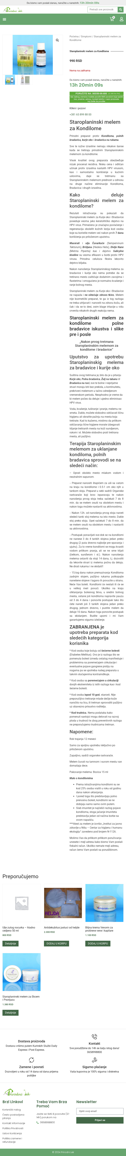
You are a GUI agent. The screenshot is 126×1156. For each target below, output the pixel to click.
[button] (4, 19)
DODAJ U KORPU (56, 943)
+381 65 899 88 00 (80, 114)
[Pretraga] (120, 9)
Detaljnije (10, 943)
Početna (74, 36)
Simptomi (86, 36)
